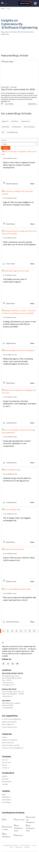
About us (5, 760)
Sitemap (27, 847)
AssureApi (5, 779)
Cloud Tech (14, 121)
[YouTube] (17, 663)
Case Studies (6, 800)
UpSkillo (4, 776)
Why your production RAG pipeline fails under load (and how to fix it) (19, 598)
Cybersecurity (25, 121)
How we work (6, 762)
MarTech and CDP (8, 742)
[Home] (4, 3)
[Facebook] (3, 663)
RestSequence (7, 781)
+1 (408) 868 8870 (7, 708)
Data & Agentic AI (8, 724)
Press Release (6, 802)
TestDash (5, 784)
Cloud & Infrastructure (9, 727)
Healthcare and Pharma (9, 740)
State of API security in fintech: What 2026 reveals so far (19, 559)
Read (33, 183)
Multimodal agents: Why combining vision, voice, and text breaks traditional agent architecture (18, 361)
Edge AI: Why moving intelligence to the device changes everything (18, 203)
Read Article (33, 104)
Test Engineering (12, 132)
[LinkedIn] (12, 663)
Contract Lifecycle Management (12, 748)
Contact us (5, 768)
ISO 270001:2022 (25, 845)
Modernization (16, 127)
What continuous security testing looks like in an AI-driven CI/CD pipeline (19, 243)
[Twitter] (8, 663)
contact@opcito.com (8, 685)
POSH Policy (18, 847)
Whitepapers (6, 797)
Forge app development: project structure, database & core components (17, 443)
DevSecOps (5, 127)
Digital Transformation (9, 722)
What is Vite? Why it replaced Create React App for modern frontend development (19, 165)
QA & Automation (29, 127)
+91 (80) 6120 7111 (7, 696)
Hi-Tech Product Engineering (11, 719)
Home (2, 8)
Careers (4, 765)
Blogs (4, 794)
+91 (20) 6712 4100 (8, 683)
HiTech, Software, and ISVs (10, 745)
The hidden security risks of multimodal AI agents (15, 280)
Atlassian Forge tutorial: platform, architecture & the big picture (17, 479)
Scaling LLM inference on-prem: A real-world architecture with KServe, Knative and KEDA (19, 324)
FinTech (4, 737)
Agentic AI (5, 121)
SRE (3, 132)
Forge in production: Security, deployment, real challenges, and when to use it (19, 403)
